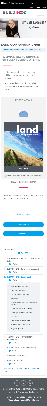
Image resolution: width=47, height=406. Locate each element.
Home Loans (19, 397)
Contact (35, 400)
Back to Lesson (23, 214)
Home (8, 397)
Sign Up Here (35, 7)
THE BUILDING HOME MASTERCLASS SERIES (18, 49)
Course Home (8, 250)
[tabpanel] (23, 129)
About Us (25, 400)
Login (44, 7)
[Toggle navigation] (40, 13)
